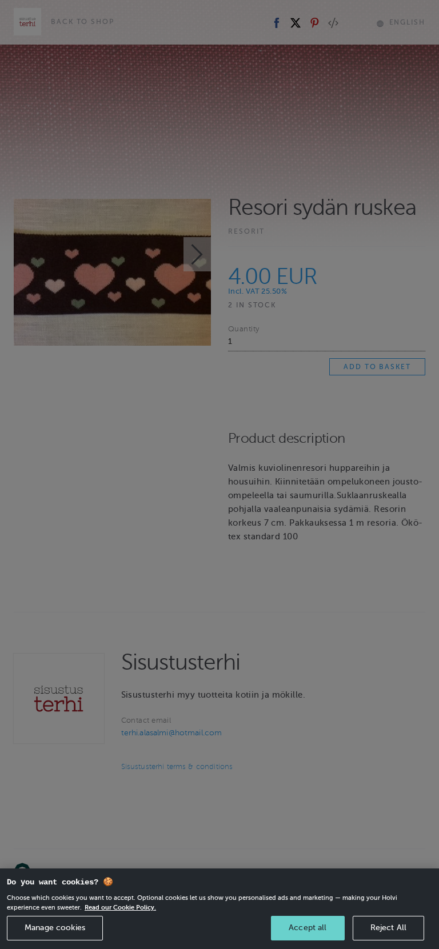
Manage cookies (55, 927)
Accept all (307, 927)
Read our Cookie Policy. (120, 907)
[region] (219, 908)
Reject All (388, 927)
